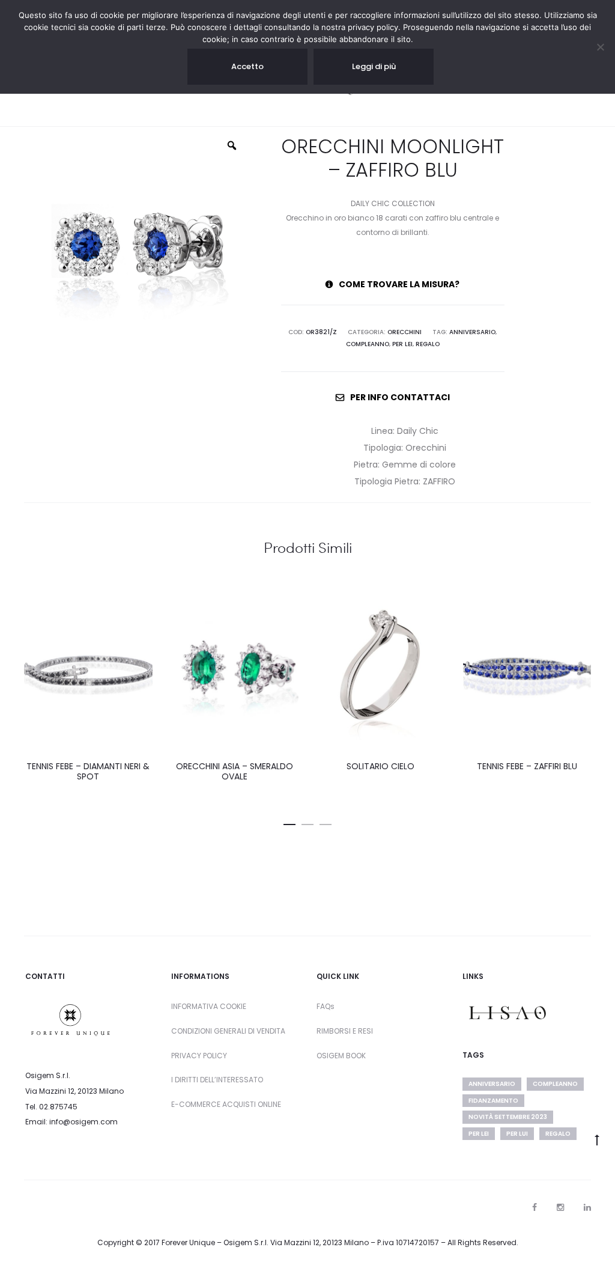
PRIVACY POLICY (199, 1055)
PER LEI (402, 344)
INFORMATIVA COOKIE (208, 1006)
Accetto (247, 66)
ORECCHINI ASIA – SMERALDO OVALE (234, 771)
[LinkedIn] (587, 1207)
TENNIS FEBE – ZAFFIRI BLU (527, 766)
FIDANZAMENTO (493, 1100)
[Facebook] (534, 1207)
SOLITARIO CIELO (380, 766)
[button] (289, 822)
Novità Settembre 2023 (507, 1116)
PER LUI (517, 1133)
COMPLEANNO (367, 344)
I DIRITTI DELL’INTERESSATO (217, 1079)
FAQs (326, 1006)
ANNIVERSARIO (472, 332)
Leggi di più (374, 66)
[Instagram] (560, 1207)
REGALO (428, 344)
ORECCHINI (404, 332)
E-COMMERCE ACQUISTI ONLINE (226, 1104)
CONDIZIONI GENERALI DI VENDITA (228, 1031)
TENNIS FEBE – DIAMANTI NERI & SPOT (88, 771)
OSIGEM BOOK (341, 1055)
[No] (600, 47)
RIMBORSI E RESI (345, 1031)
